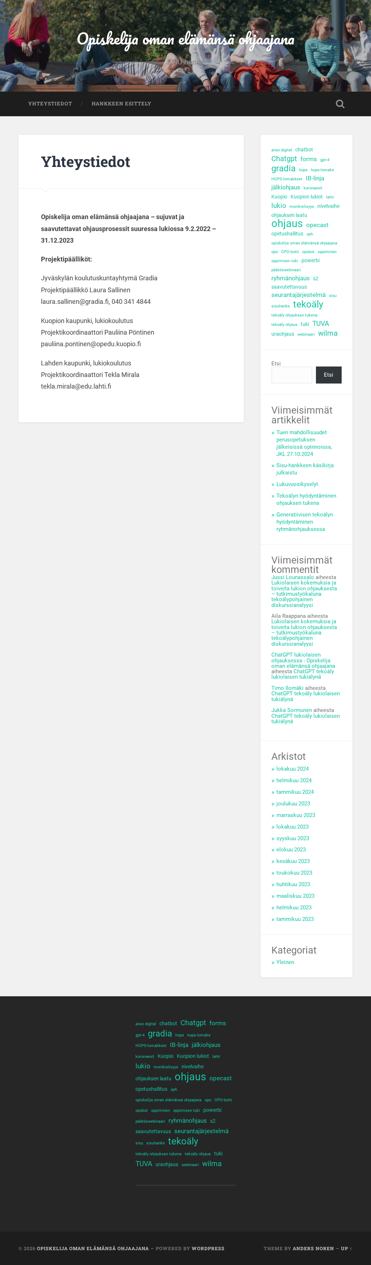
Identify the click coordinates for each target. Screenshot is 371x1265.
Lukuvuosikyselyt (297, 484)
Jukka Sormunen (291, 710)
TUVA (320, 324)
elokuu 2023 (291, 849)
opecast (317, 225)
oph (310, 234)
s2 (315, 278)
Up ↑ (347, 1248)
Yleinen (285, 962)
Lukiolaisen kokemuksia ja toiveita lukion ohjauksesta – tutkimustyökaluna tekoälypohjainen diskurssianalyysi (304, 593)
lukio (278, 206)
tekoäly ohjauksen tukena (294, 315)
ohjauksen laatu (289, 215)
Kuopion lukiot (307, 197)
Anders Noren (313, 1248)
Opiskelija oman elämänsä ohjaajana (185, 38)
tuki (305, 324)
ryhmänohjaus (290, 278)
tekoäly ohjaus (284, 324)
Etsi (276, 363)
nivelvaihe (328, 206)
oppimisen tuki (284, 261)
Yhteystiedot (50, 103)
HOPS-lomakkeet (287, 179)
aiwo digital (281, 150)
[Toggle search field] (340, 104)
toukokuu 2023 (294, 873)
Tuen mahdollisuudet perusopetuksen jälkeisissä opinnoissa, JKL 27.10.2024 (304, 443)
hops (303, 170)
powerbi (310, 260)
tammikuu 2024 (295, 792)
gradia (283, 168)
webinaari (306, 334)
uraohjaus (282, 334)
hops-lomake (322, 170)
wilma (328, 333)
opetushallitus (287, 233)
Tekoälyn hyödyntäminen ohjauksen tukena (306, 499)
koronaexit (313, 188)
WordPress (208, 1248)
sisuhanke (280, 306)
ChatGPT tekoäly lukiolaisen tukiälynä (302, 674)
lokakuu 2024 (292, 769)
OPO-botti (290, 252)
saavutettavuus (289, 287)
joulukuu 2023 (293, 803)
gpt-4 (324, 160)
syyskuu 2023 (292, 838)
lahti (330, 197)
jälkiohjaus (285, 187)
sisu (333, 295)
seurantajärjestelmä (298, 295)
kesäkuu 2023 (293, 861)
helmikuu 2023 (294, 907)
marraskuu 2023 (295, 815)
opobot (308, 252)
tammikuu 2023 (295, 919)
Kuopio (279, 197)
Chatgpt (284, 159)
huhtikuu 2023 (293, 884)
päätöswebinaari (286, 270)
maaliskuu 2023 (295, 896)
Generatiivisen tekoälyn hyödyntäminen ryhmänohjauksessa (304, 521)
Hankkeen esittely (121, 103)
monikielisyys (301, 206)
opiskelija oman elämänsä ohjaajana (304, 243)
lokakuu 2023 (292, 827)
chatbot (304, 149)
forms (308, 159)
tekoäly (308, 304)
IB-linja (315, 178)
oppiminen (327, 252)
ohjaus (287, 223)
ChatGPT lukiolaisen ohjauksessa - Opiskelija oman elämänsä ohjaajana (303, 660)
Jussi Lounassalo (292, 577)
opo (274, 252)
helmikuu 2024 (294, 780)
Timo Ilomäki (287, 688)
